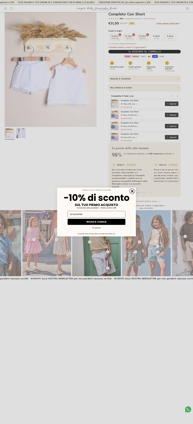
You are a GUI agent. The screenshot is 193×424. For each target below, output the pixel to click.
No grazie (96, 227)
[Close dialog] (132, 191)
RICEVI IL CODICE (96, 221)
